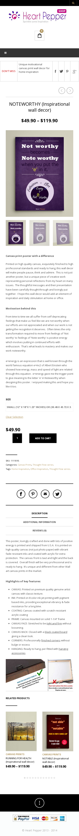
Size (8, 399)
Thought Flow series (43, 464)
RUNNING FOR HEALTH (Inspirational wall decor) (20, 759)
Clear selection (14, 417)
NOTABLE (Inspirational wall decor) (55, 760)
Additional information (39, 522)
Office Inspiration (39, 468)
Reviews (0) (39, 530)
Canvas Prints (24, 464)
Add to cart (43, 438)
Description (40, 513)
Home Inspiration (20, 468)
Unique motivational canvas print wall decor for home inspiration (34, 68)
